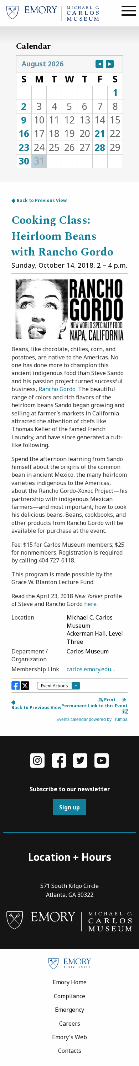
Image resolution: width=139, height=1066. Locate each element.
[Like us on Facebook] (59, 760)
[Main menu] (129, 11)
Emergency (69, 1010)
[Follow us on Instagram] (37, 760)
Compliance (69, 996)
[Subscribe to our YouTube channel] (101, 760)
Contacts (69, 1051)
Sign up (69, 807)
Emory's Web (69, 1037)
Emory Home (70, 982)
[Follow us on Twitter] (80, 760)
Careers (69, 1023)
